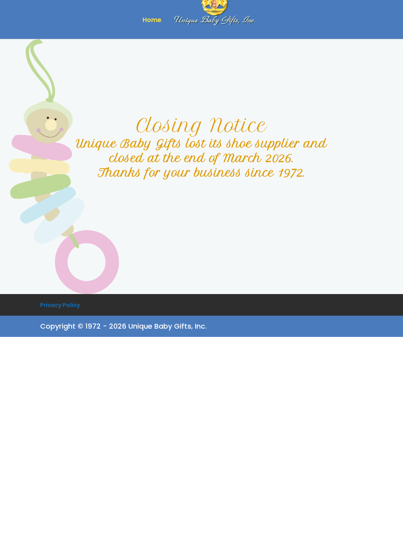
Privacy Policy (60, 305)
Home (151, 20)
